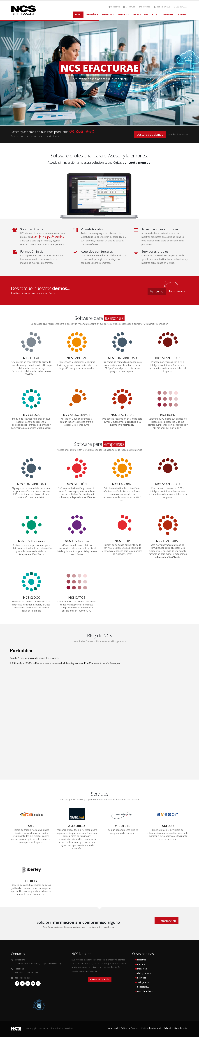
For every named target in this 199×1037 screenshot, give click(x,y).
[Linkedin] (27, 983)
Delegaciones (140, 14)
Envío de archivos (145, 991)
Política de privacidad (151, 1028)
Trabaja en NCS (163, 6)
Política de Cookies (129, 1028)
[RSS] (38, 983)
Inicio (78, 14)
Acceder (182, 14)
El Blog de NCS (144, 973)
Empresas (107, 14)
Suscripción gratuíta (99, 979)
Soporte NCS (143, 987)
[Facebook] (17, 983)
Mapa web (130, 6)
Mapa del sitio (180, 1028)
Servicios (122, 14)
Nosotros (115, 6)
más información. (179, 134)
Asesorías (91, 14)
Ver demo (156, 291)
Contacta (141, 964)
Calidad (167, 1028)
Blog (154, 14)
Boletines (145, 6)
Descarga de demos (150, 134)
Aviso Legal (113, 1028)
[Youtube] (33, 983)
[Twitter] (22, 983)
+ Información (166, 921)
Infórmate (167, 14)
